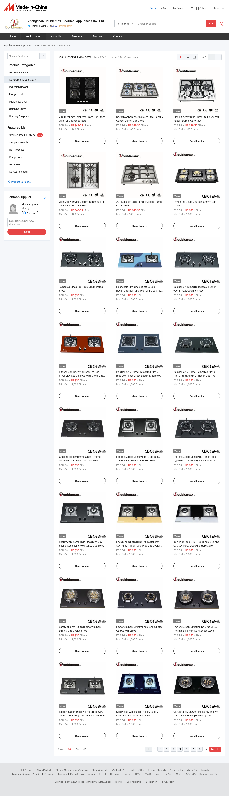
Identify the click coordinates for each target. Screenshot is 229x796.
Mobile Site (192, 770)
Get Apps (204, 8)
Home (12, 36)
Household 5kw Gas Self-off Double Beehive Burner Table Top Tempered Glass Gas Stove (139, 290)
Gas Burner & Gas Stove (22, 79)
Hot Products (26, 770)
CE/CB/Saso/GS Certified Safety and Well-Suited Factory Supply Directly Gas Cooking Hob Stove (196, 715)
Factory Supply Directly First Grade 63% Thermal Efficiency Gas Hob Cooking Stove (138, 460)
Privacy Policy (167, 781)
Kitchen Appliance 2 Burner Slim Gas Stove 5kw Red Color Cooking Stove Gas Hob (81, 375)
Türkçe (179, 774)
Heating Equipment (19, 116)
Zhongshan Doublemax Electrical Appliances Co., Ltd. (66, 21)
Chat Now (31, 213)
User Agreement (134, 781)
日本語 (148, 774)
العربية (128, 774)
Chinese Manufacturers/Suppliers (72, 770)
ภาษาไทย (167, 774)
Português (49, 774)
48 (84, 749)
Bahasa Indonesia (208, 774)
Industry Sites (137, 770)
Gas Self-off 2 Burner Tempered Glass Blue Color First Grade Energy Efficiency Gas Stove (138, 375)
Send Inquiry (82, 141)
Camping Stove (17, 109)
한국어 (138, 774)
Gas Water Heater (19, 72)
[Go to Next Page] (218, 57)
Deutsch (102, 774)
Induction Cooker (18, 87)
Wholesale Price (119, 770)
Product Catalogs (21, 181)
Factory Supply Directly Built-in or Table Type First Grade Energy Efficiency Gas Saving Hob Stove (194, 460)
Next (213, 749)
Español (37, 774)
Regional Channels (157, 770)
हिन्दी (157, 774)
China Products (44, 770)
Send (27, 231)
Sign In (153, 8)
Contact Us (119, 36)
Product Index (176, 770)
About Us (56, 36)
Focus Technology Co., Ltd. (91, 781)
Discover (98, 36)
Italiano (91, 774)
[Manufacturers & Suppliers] (27, 7)
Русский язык (77, 774)
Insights (205, 770)
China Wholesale (100, 770)
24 (69, 749)
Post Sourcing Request (221, 23)
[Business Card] (44, 197)
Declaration (151, 781)
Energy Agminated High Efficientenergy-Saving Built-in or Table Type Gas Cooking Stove (139, 545)
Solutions (77, 36)
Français (62, 774)
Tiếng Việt (191, 774)
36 (77, 749)
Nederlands (115, 774)
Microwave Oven (18, 101)
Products (35, 36)
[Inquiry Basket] (192, 8)
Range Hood (16, 94)
